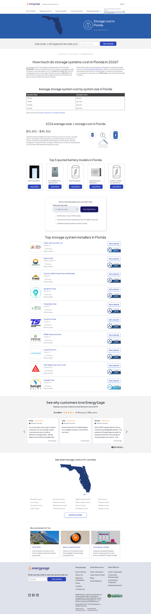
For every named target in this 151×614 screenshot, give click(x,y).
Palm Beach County (60, 505)
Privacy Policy (91, 608)
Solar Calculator (96, 572)
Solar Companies (115, 572)
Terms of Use (80, 608)
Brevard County (36, 499)
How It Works (81, 572)
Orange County (103, 502)
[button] (24, 431)
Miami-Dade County (83, 502)
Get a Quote (114, 243)
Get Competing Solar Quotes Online (112, 9)
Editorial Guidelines (80, 579)
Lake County (102, 499)
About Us (79, 575)
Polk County (34, 508)
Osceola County (36, 505)
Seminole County (82, 508)
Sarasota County (59, 508)
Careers (79, 586)
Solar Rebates (96, 581)
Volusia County (103, 508)
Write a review (48, 251)
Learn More (34, 187)
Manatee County (59, 502)
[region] (75, 432)
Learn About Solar (97, 575)
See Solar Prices (89, 209)
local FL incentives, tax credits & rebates (51, 113)
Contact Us (80, 589)
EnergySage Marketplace (94, 69)
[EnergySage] (38, 570)
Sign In (122, 4)
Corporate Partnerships (113, 576)
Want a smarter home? (71, 547)
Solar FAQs (36, 547)
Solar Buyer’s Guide (101, 547)
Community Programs (113, 581)
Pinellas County (103, 505)
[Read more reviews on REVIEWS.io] (117, 447)
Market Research (115, 585)
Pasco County (81, 505)
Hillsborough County (83, 499)
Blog (92, 578)
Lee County (34, 502)
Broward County (59, 499)
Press (78, 583)
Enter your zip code (60, 205)
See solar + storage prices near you (56, 43)
